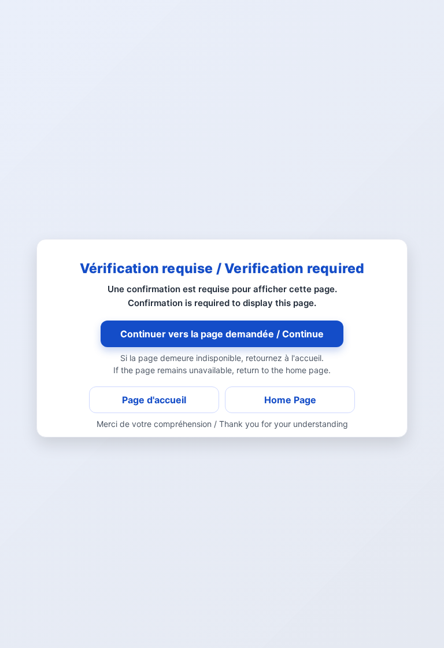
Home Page (290, 400)
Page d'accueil (154, 400)
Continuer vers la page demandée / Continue (222, 334)
